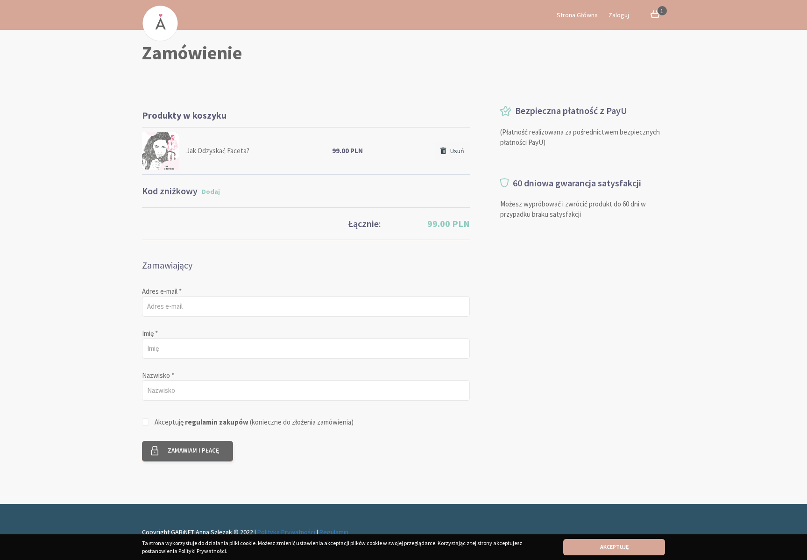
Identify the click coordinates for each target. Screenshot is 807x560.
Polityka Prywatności (286, 532)
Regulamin (333, 532)
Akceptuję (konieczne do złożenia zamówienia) (254, 422)
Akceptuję (614, 546)
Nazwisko (158, 375)
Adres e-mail (162, 291)
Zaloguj (619, 15)
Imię (150, 333)
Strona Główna (577, 15)
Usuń (455, 151)
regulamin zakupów (216, 422)
